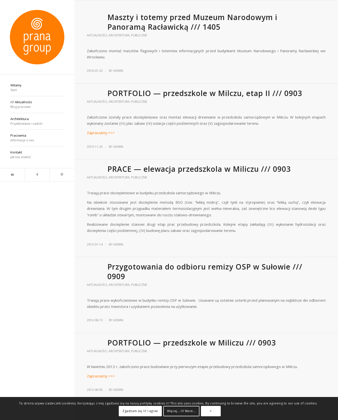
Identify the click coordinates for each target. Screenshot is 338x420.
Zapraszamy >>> (101, 132)
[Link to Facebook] (37, 174)
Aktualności (97, 35)
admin (118, 71)
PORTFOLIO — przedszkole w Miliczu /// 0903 (191, 343)
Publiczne (139, 35)
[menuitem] (37, 87)
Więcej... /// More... (181, 411)
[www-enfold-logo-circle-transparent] (37, 37)
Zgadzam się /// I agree (140, 411)
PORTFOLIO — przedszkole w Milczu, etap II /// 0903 (204, 93)
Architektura (119, 35)
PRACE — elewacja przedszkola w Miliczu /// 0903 (199, 169)
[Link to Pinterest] (61, 174)
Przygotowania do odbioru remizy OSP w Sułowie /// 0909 (204, 271)
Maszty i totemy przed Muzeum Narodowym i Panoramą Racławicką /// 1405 (192, 22)
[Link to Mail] (12, 174)
